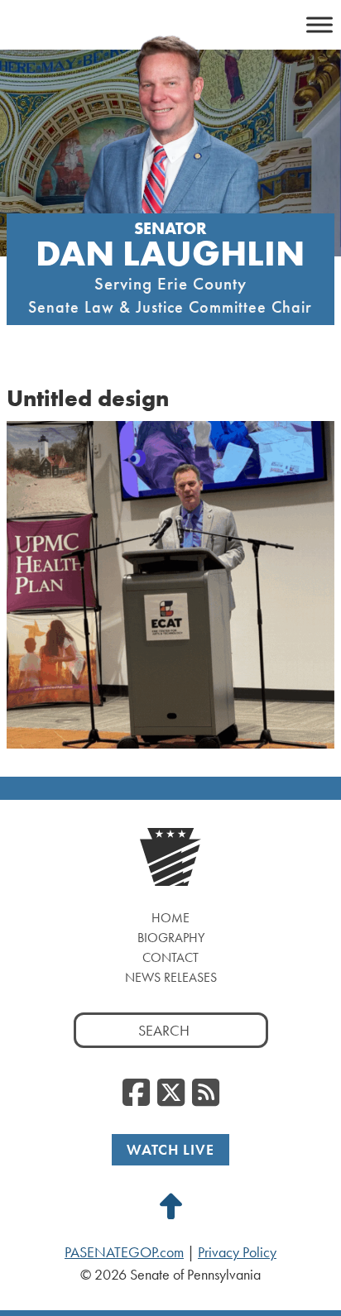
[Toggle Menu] (319, 24)
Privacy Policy (237, 1252)
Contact (170, 957)
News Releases (171, 977)
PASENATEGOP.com (124, 1252)
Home (170, 917)
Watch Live (170, 1149)
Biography (170, 937)
